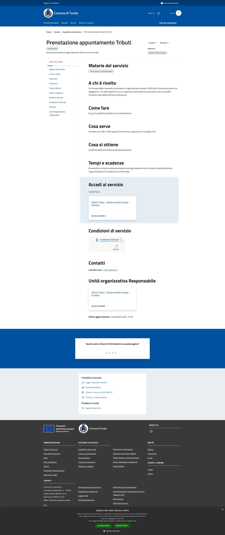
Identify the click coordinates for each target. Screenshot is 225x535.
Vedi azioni (164, 42)
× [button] (222, 509)
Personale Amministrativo (54, 470)
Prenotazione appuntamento (89, 487)
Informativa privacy (120, 503)
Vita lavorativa (84, 457)
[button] (112, 531)
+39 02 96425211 (110, 270)
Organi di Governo (51, 449)
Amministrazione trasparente (124, 487)
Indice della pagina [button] (56, 62)
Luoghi (150, 469)
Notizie (150, 449)
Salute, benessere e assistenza (125, 462)
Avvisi (150, 457)
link (135, 521)
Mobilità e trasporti (86, 466)
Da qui (91, 113)
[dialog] (112, 521)
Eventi (150, 473)
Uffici (46, 457)
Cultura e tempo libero (87, 453)
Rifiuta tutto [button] (122, 526)
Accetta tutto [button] (103, 526)
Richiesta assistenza (86, 500)
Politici (46, 466)
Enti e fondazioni (50, 462)
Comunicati (152, 453)
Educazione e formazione (123, 449)
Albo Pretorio (118, 499)
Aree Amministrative (52, 453)
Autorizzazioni (118, 466)
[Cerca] (178, 13)
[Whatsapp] (157, 13)
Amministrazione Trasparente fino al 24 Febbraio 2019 (128, 493)
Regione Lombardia (51, 3)
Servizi (57, 31)
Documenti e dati (50, 474)
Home (48, 31)
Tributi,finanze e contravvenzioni (126, 457)
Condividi (151, 42)
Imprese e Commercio (86, 462)
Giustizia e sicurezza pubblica (124, 453)
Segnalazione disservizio (88, 491)
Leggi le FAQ (83, 495)
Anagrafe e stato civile (72, 31)
